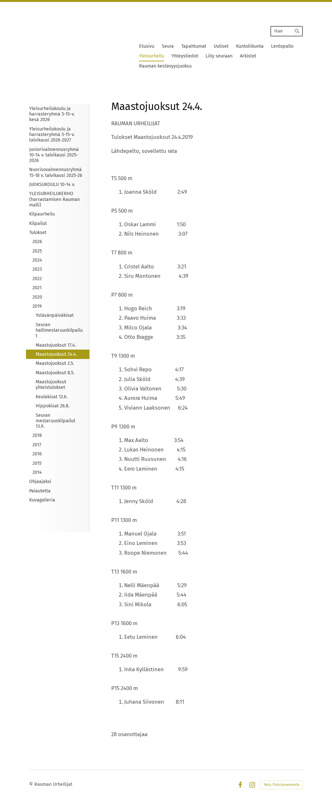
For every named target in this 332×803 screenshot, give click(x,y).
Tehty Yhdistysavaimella (281, 785)
